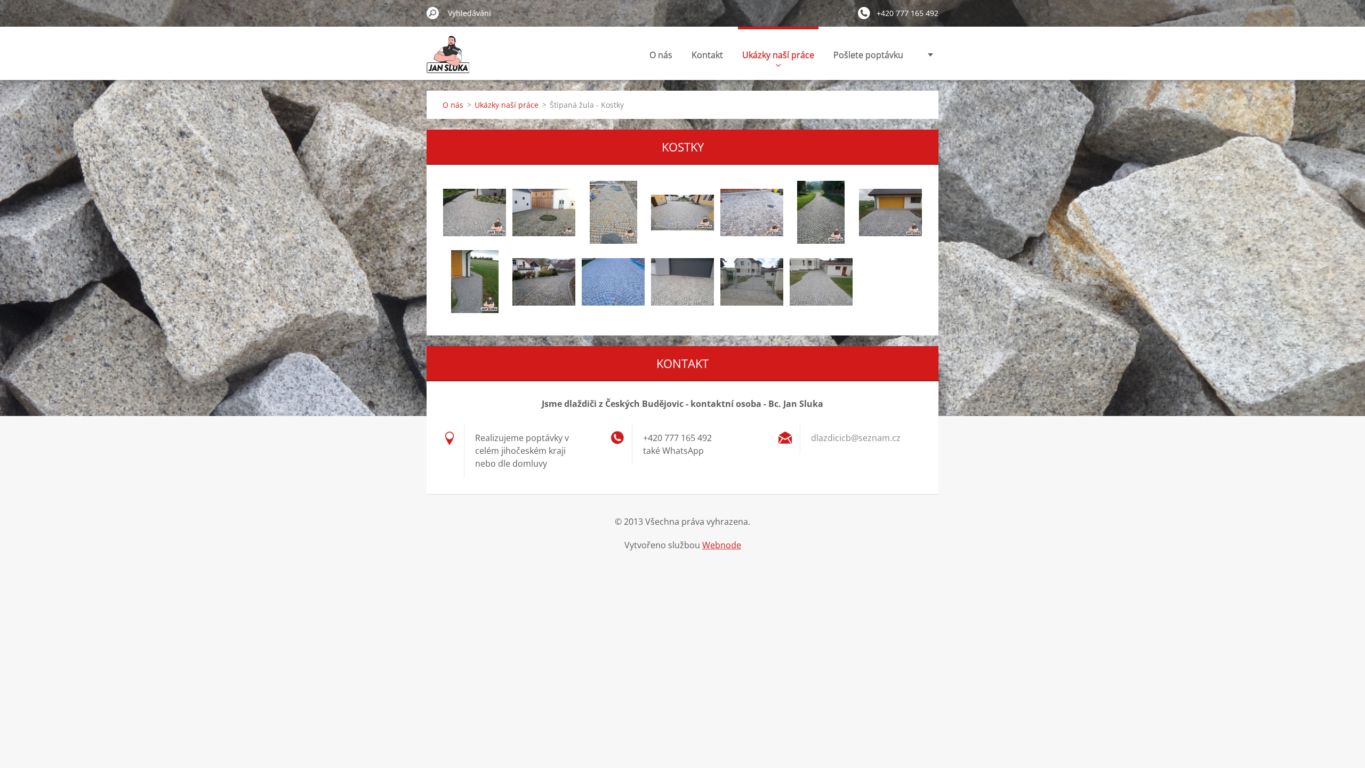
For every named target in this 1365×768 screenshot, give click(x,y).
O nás (660, 55)
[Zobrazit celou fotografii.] (474, 212)
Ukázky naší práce (778, 55)
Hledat (433, 12)
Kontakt (707, 55)
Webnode (721, 545)
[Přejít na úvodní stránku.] (448, 60)
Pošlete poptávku (868, 55)
